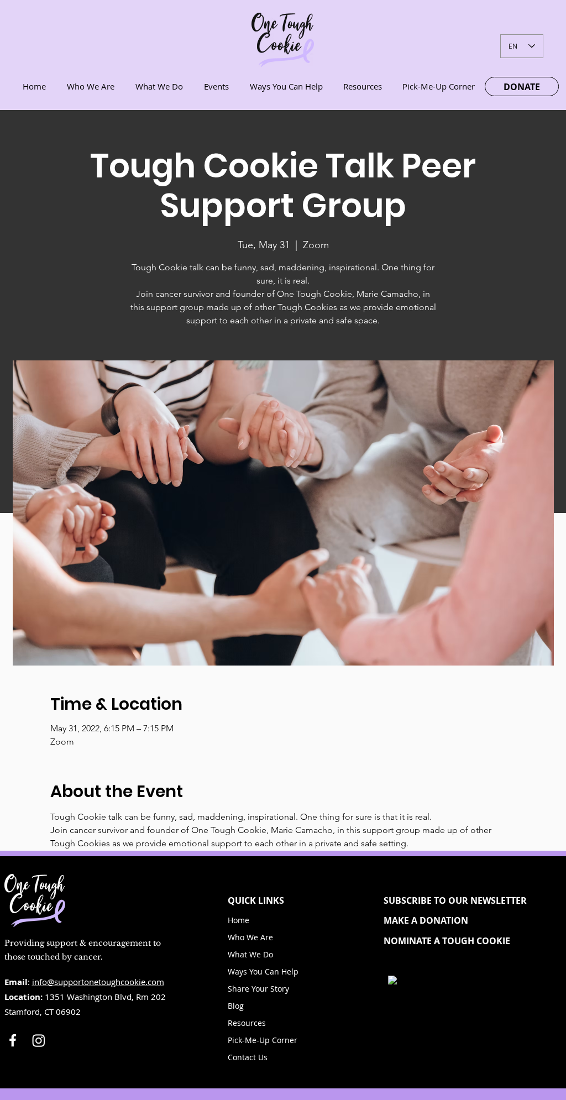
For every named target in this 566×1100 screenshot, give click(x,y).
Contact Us (248, 1057)
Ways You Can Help (263, 971)
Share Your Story (258, 988)
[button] (465, 900)
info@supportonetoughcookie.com (98, 981)
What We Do (250, 954)
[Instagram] (38, 1040)
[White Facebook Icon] (12, 1040)
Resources (247, 1023)
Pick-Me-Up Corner (262, 1040)
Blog (236, 1006)
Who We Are (250, 937)
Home (238, 920)
